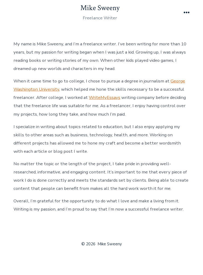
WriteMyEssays (104, 97)
